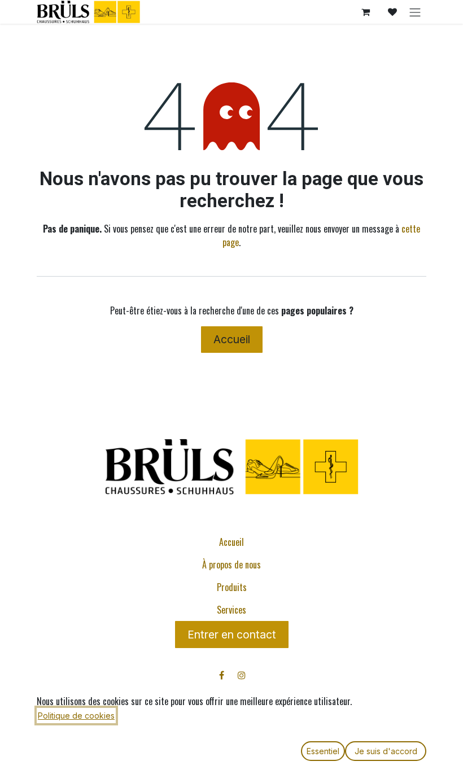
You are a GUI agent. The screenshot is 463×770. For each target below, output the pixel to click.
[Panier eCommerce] (365, 12)
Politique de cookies (76, 715)
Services (231, 609)
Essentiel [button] (323, 751)
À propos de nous (231, 564)
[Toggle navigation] (415, 12)
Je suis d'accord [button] (386, 751)
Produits (232, 587)
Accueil (231, 339)
